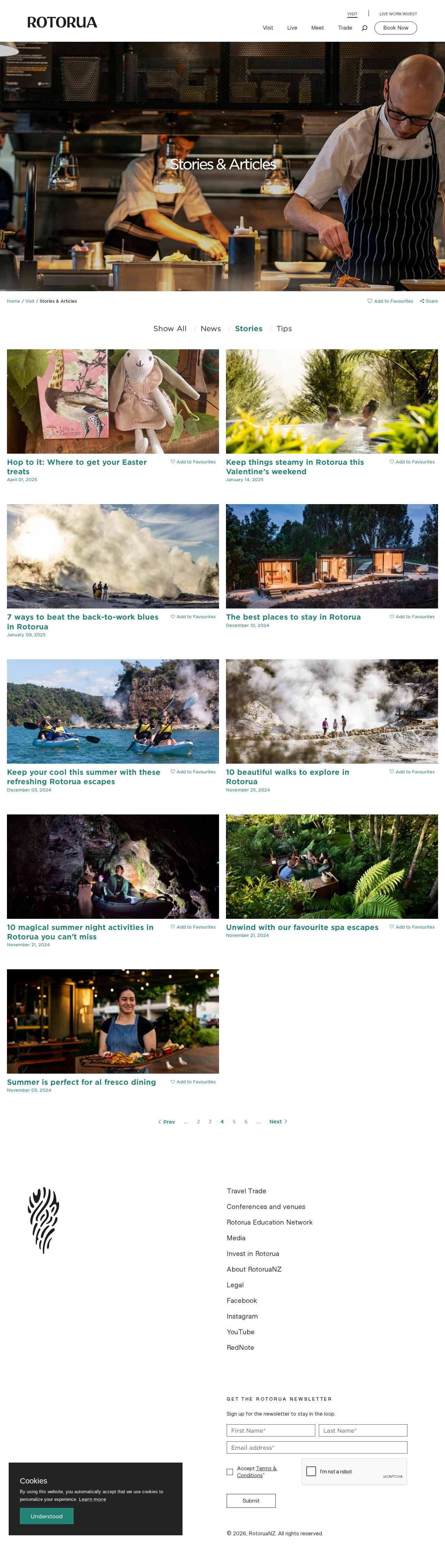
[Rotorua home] (62, 22)
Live (292, 28)
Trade (345, 28)
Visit (352, 14)
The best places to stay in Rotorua (293, 616)
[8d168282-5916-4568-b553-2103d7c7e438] (412, 927)
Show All (170, 328)
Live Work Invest (398, 14)
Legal (235, 1285)
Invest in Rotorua (253, 1253)
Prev (169, 1121)
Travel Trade (246, 1191)
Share (431, 301)
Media (236, 1238)
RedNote (240, 1347)
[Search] (365, 28)
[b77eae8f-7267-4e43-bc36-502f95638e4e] (412, 771)
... (186, 1121)
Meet (317, 28)
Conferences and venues (266, 1206)
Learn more (92, 1499)
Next (275, 1121)
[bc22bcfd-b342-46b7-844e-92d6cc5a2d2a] (193, 927)
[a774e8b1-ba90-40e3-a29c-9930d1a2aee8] (412, 616)
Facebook (242, 1300)
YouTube (240, 1332)
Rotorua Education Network (270, 1222)
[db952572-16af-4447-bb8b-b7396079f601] (412, 461)
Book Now (395, 28)
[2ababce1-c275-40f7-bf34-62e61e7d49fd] (193, 616)
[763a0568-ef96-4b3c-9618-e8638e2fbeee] (193, 1081)
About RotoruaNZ (254, 1269)
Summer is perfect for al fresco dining (81, 1081)
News (211, 328)
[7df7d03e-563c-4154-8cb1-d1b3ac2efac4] (193, 461)
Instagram (242, 1316)
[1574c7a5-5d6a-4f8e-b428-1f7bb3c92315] (193, 771)
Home (13, 301)
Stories (248, 328)
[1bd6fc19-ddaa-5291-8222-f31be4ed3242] (390, 301)
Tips (284, 328)
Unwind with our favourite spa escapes (302, 927)
